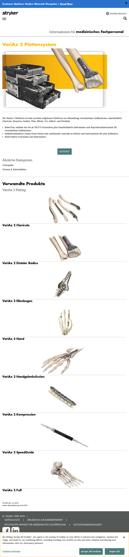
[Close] (124, 537)
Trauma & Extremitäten (14, 169)
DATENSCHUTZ (12, 519)
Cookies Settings (11, 551)
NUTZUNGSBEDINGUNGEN (87, 524)
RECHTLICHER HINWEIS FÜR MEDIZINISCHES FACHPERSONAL (35, 524)
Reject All (114, 551)
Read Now (66, 3)
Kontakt (64, 151)
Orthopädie (8, 165)
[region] (64, 544)
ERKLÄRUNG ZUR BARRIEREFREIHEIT (45, 519)
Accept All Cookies (91, 551)
